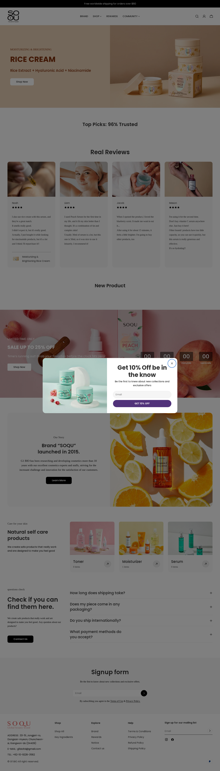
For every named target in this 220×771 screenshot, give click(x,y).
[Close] (172, 363)
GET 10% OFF (142, 403)
